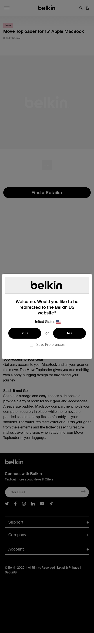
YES (25, 333)
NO (69, 333)
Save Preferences (50, 344)
